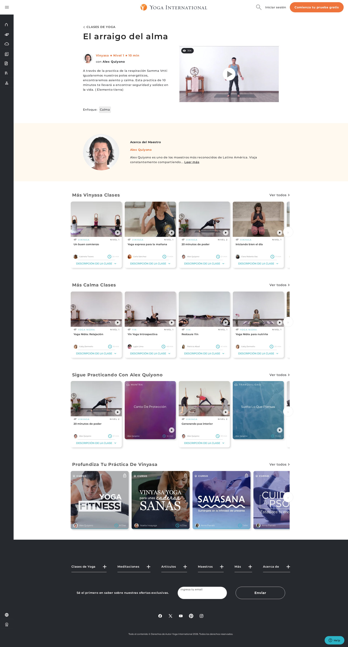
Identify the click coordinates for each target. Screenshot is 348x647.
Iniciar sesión (275, 7)
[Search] (259, 7)
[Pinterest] (191, 615)
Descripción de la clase (94, 263)
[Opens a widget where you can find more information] (334, 640)
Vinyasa (102, 55)
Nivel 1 (118, 55)
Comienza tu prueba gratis (317, 7)
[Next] (288, 232)
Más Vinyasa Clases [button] (96, 195)
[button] (117, 232)
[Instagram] (201, 615)
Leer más (191, 162)
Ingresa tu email (192, 589)
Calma (105, 109)
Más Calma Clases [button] (94, 285)
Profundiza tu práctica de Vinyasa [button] (115, 464)
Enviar (260, 593)
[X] (170, 615)
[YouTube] (181, 615)
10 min (134, 55)
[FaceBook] (160, 615)
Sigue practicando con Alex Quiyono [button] (117, 374)
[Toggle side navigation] (6, 7)
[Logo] (174, 7)
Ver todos (278, 195)
